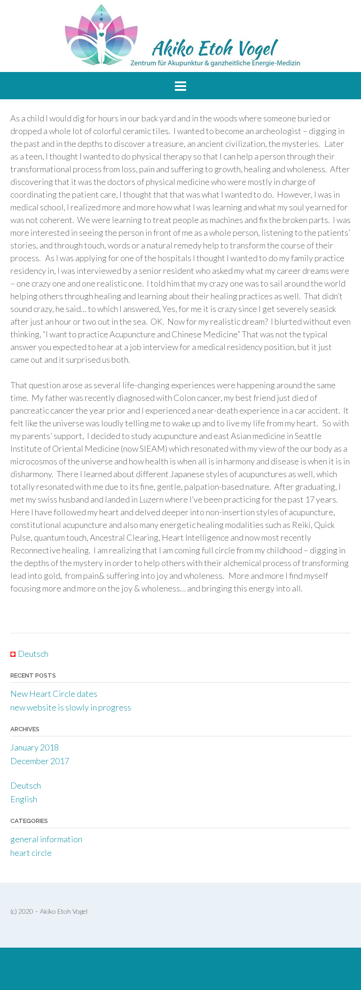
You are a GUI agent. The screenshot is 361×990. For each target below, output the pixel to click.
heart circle (31, 852)
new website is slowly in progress (70, 707)
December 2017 (39, 761)
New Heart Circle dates (53, 693)
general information (46, 839)
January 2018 (34, 747)
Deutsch (25, 785)
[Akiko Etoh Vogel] (180, 36)
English (23, 799)
